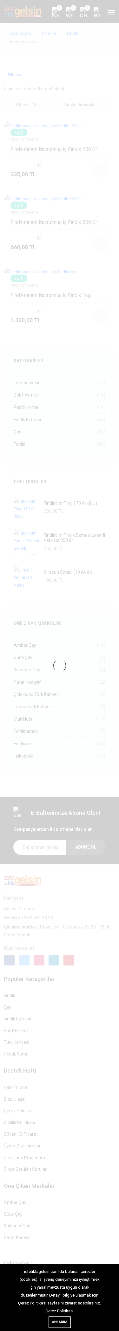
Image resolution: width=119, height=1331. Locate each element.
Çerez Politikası (59, 1311)
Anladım (59, 1322)
